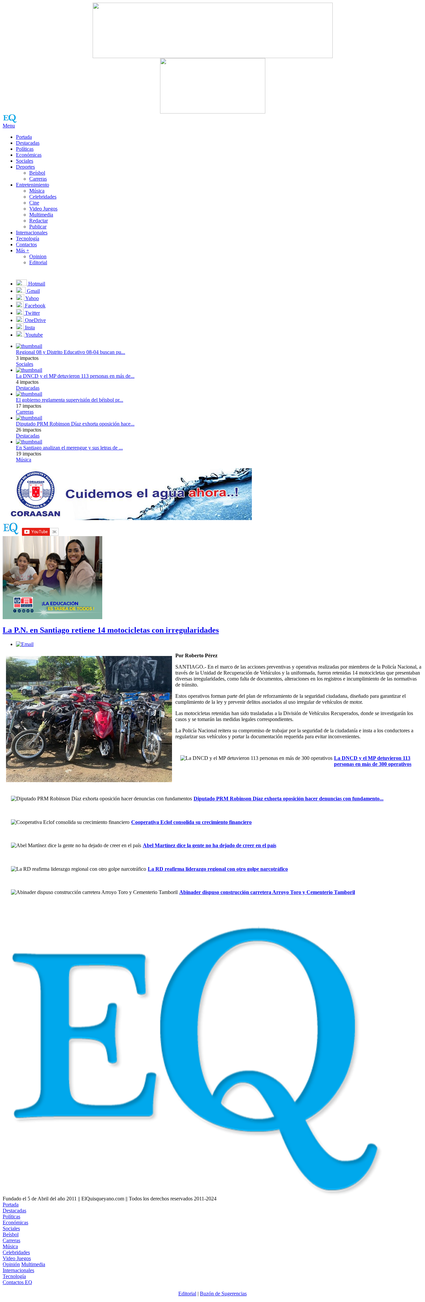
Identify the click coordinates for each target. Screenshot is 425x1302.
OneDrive (35, 320)
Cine (34, 202)
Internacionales (31, 232)
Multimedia (41, 214)
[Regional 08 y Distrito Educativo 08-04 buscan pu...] (29, 346)
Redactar (38, 220)
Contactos (26, 244)
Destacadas (28, 143)
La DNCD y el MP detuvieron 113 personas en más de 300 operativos (372, 761)
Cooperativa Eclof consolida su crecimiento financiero (191, 822)
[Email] (25, 644)
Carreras (38, 179)
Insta (29, 327)
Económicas (29, 155)
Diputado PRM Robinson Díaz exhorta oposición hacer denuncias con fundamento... (288, 798)
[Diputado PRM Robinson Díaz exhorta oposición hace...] (29, 418)
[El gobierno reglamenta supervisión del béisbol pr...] (29, 394)
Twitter (32, 313)
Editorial (38, 262)
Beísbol (37, 173)
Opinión (11, 1264)
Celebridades (42, 197)
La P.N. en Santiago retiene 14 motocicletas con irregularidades (111, 630)
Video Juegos (43, 208)
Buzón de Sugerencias (223, 1293)
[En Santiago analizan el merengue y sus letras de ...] (29, 442)
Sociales (24, 161)
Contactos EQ (17, 1282)
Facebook (34, 305)
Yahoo (31, 298)
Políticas (25, 149)
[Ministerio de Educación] (52, 617)
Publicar (37, 226)
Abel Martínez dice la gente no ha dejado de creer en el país (209, 845)
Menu (9, 125)
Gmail (33, 291)
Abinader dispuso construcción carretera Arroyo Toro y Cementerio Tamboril (267, 892)
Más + (22, 250)
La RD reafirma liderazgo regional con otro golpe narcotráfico (218, 869)
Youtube (33, 335)
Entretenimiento (32, 185)
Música (36, 191)
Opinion (37, 256)
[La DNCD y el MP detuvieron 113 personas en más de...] (29, 370)
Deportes (25, 167)
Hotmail (36, 283)
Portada (24, 137)
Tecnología (27, 238)
